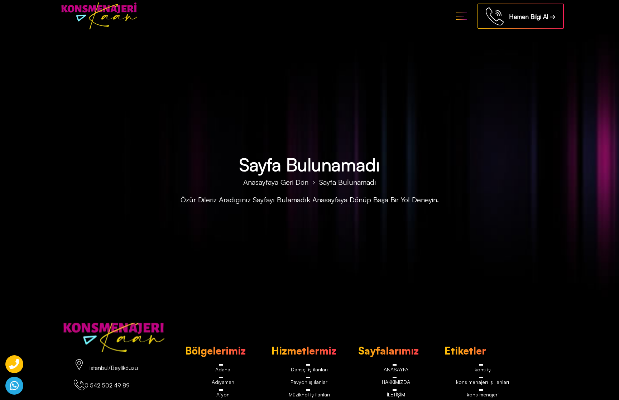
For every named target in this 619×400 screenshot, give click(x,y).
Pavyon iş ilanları (309, 384)
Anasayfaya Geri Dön (275, 182)
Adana (222, 370)
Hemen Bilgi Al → (530, 16)
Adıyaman (223, 384)
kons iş (483, 370)
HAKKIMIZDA (396, 384)
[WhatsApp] (14, 386)
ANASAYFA (396, 370)
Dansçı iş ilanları (309, 370)
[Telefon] (14, 364)
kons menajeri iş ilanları (483, 384)
